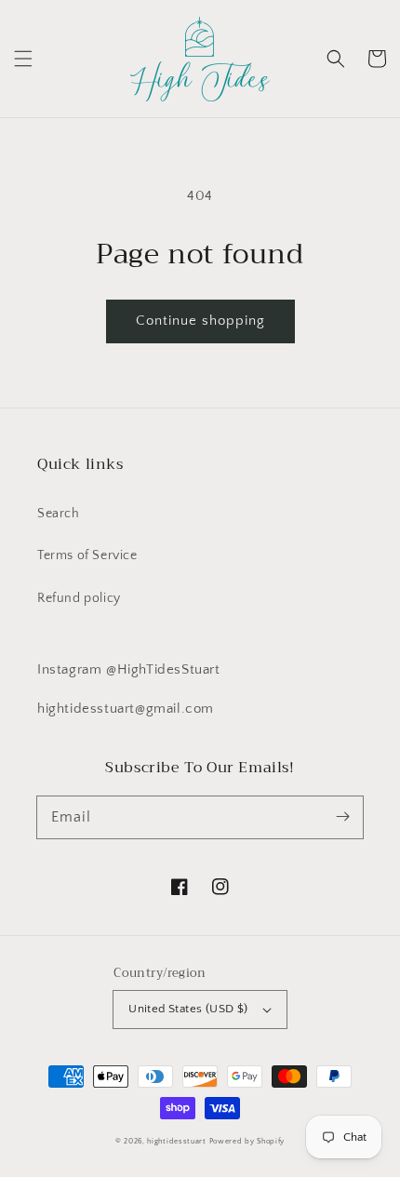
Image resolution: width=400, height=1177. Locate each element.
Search (58, 513)
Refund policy (79, 598)
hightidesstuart (177, 1141)
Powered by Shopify (247, 1141)
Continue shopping (200, 320)
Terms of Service (87, 555)
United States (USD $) (187, 1008)
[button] (23, 58)
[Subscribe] (342, 816)
